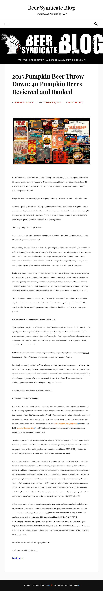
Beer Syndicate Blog (51, 7)
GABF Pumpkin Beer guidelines (65, 423)
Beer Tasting (75, 103)
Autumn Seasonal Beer (25, 428)
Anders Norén (70, 585)
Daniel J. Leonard (24, 103)
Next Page (17, 558)
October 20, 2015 (52, 103)
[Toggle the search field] (96, 24)
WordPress (42, 585)
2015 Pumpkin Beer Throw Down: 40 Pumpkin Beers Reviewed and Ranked (48, 83)
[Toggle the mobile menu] (7, 24)
